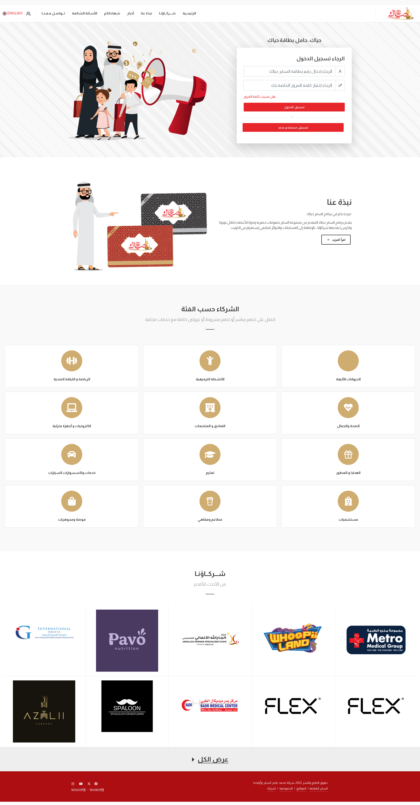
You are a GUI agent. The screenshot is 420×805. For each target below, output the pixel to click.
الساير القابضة (318, 788)
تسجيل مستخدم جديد (293, 127)
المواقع (301, 788)
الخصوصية (286, 788)
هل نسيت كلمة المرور (259, 96)
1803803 (95, 790)
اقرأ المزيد (338, 240)
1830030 (76, 790)
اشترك (271, 788)
